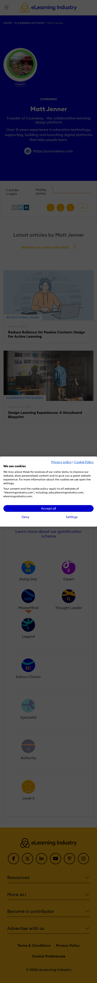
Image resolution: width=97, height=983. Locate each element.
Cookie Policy (84, 462)
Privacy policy (61, 462)
